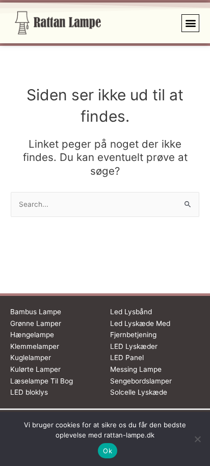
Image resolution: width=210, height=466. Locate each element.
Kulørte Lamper (35, 369)
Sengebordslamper (141, 381)
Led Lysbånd (131, 312)
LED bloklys (29, 392)
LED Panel (127, 357)
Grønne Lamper (35, 323)
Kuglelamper (30, 357)
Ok (107, 451)
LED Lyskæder (134, 346)
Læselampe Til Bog (41, 381)
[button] (190, 23)
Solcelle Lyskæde (138, 392)
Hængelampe (32, 335)
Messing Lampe (136, 369)
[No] (197, 439)
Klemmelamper (34, 346)
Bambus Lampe (35, 312)
